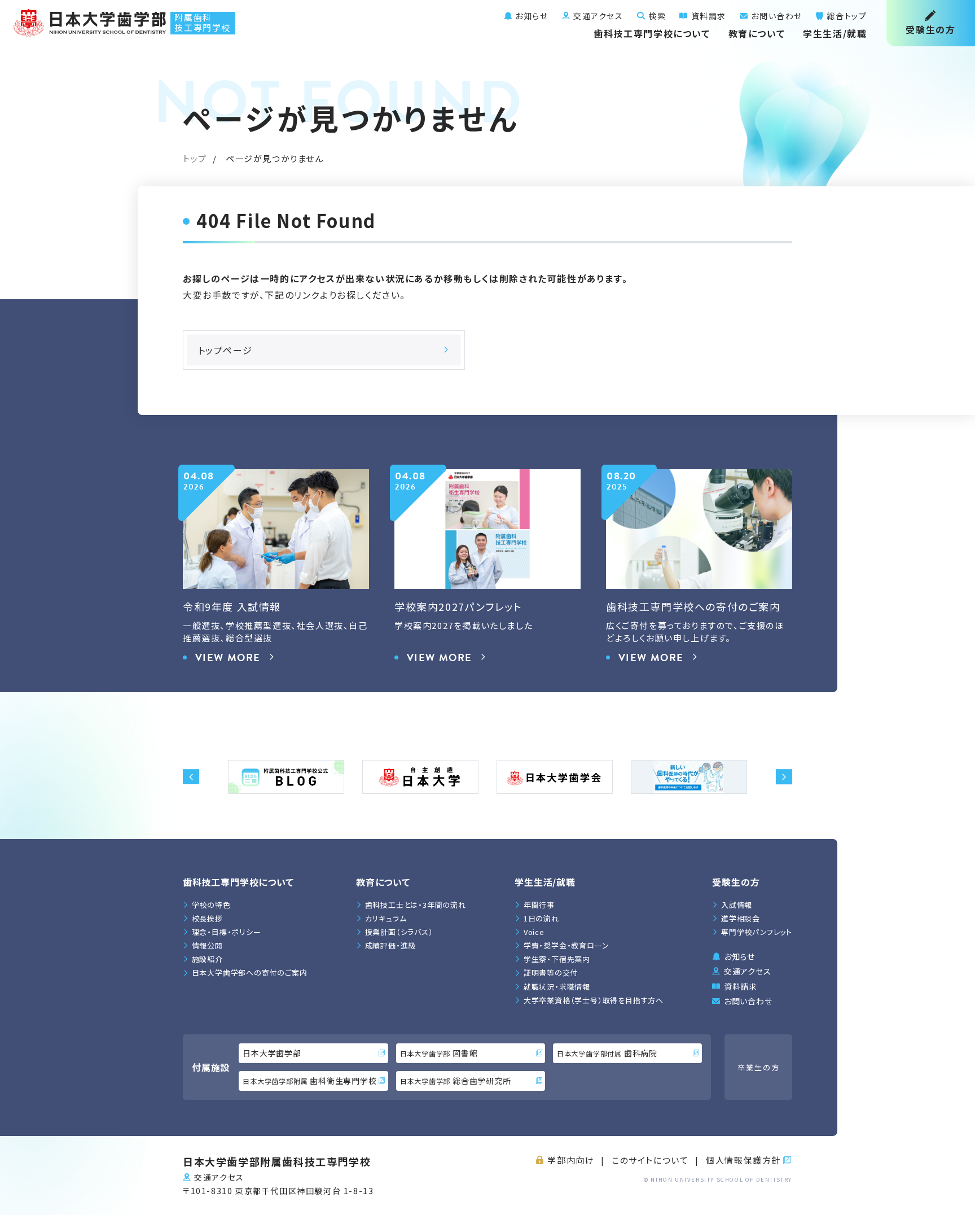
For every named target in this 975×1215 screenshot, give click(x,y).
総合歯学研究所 (455, 1080)
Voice (534, 931)
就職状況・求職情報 (557, 986)
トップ (195, 158)
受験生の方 (930, 29)
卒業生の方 (758, 1067)
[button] (191, 777)
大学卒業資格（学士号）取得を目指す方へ (594, 1000)
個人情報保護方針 (743, 1160)
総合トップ (845, 15)
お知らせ (530, 15)
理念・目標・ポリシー (226, 931)
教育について (756, 33)
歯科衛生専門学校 (309, 1080)
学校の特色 (211, 904)
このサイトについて (650, 1160)
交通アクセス (596, 15)
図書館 (439, 1053)
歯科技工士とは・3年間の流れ (415, 904)
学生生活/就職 (835, 33)
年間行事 (539, 904)
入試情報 (736, 904)
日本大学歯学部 (272, 1053)
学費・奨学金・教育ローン (566, 945)
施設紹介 (207, 959)
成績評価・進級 (390, 945)
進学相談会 (740, 918)
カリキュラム (386, 918)
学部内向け (570, 1160)
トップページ (225, 350)
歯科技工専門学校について (652, 33)
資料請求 (707, 15)
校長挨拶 (207, 918)
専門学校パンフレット (756, 931)
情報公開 (207, 945)
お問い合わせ (775, 15)
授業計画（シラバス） (399, 931)
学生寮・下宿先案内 (557, 959)
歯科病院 (607, 1053)
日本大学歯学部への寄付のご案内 (250, 972)
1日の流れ (541, 918)
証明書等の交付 (551, 972)
